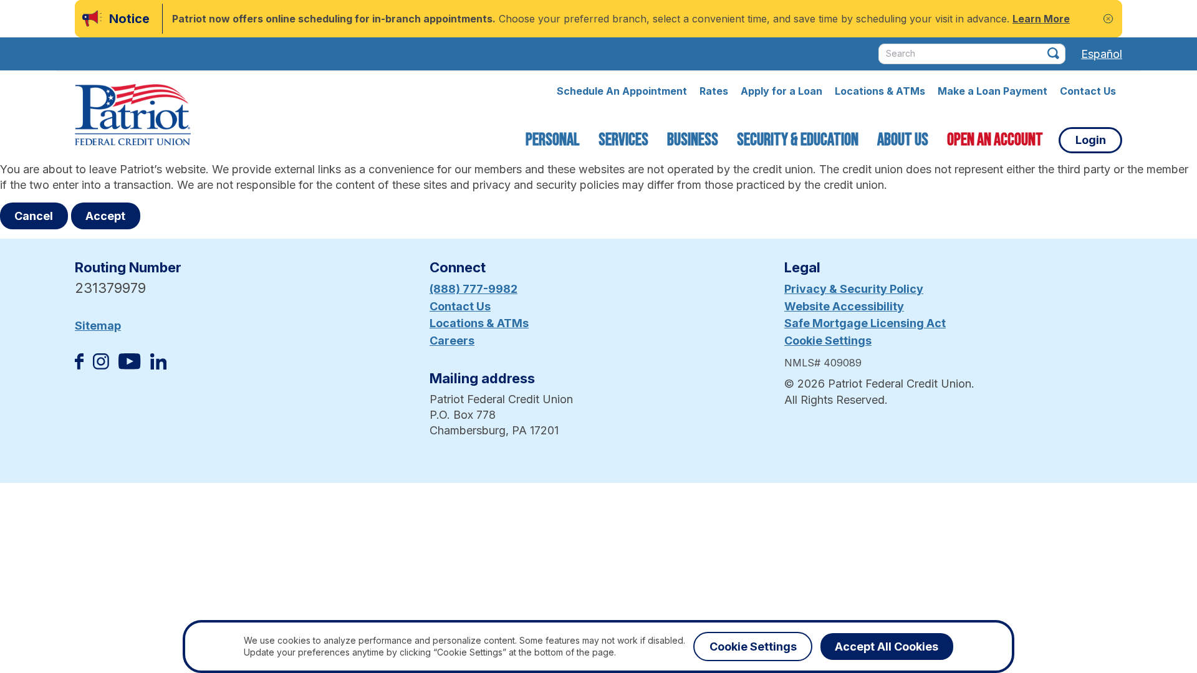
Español (1101, 53)
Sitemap (98, 325)
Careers (452, 340)
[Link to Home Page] (133, 116)
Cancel (33, 215)
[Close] (1108, 19)
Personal (553, 140)
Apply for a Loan (781, 91)
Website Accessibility (844, 306)
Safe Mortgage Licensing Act (865, 323)
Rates (713, 91)
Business (692, 140)
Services (623, 140)
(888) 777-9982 (473, 288)
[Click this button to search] (1053, 53)
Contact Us (1088, 91)
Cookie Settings (828, 340)
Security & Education (797, 140)
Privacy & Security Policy (853, 288)
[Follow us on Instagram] (101, 365)
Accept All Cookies (886, 646)
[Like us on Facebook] (79, 365)
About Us (902, 140)
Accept (105, 215)
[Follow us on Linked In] (158, 365)
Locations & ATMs (880, 91)
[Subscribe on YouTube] (129, 365)
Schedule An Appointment (622, 91)
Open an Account (995, 140)
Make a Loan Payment (992, 91)
